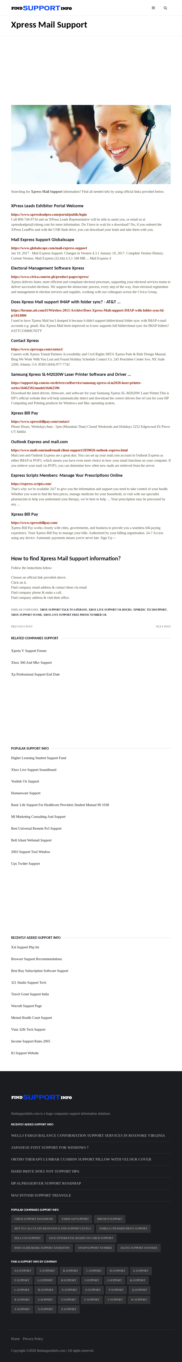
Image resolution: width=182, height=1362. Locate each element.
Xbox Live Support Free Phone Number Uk (75, 614)
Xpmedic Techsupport (150, 609)
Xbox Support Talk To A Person (63, 609)
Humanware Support (25, 793)
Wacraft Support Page (26, 1006)
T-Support (68, 1299)
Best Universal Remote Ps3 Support (36, 828)
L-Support (22, 1290)
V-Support (115, 1299)
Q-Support (139, 1290)
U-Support (91, 1299)
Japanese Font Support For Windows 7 (50, 1147)
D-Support (117, 1270)
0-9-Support (22, 1270)
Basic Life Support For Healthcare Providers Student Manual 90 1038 (60, 805)
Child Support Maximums (33, 1219)
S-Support (45, 1299)
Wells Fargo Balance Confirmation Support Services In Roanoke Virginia (88, 1135)
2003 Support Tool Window (30, 852)
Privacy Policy (33, 1339)
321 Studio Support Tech (28, 982)
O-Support (93, 1290)
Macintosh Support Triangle (41, 1195)
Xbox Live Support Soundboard (33, 770)
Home (15, 1339)
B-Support (70, 1270)
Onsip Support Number (95, 1247)
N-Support (69, 1290)
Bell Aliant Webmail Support (31, 840)
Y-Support (45, 1309)
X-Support (22, 1309)
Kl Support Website (25, 1053)
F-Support (21, 1280)
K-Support (137, 1280)
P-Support (116, 1290)
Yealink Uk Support (25, 781)
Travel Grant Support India (30, 994)
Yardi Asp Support (75, 1219)
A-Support (47, 1270)
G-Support (45, 1280)
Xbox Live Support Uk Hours (110, 609)
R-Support (22, 1299)
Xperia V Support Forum (28, 651)
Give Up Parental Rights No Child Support (81, 1238)
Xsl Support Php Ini (25, 947)
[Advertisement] (91, 67)
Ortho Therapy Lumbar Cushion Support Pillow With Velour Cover (81, 1159)
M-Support (45, 1290)
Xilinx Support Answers (138, 1247)
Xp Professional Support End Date (35, 674)
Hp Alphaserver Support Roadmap (46, 1183)
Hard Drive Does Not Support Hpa (45, 1171)
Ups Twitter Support (25, 863)
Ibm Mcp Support (109, 1219)
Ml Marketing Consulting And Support (38, 817)
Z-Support (68, 1309)
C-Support (94, 1270)
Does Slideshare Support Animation (42, 1247)
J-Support (114, 1280)
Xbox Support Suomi (26, 614)
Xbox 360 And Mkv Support (31, 662)
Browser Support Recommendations (36, 959)
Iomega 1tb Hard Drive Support (123, 1228)
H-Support (68, 1280)
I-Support (92, 1280)
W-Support (139, 1299)
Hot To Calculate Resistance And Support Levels (52, 1228)
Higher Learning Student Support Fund (38, 758)
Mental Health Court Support (31, 1018)
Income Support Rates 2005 (30, 1041)
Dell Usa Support (27, 1238)
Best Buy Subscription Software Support (39, 971)
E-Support (140, 1270)
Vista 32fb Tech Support (28, 1029)
